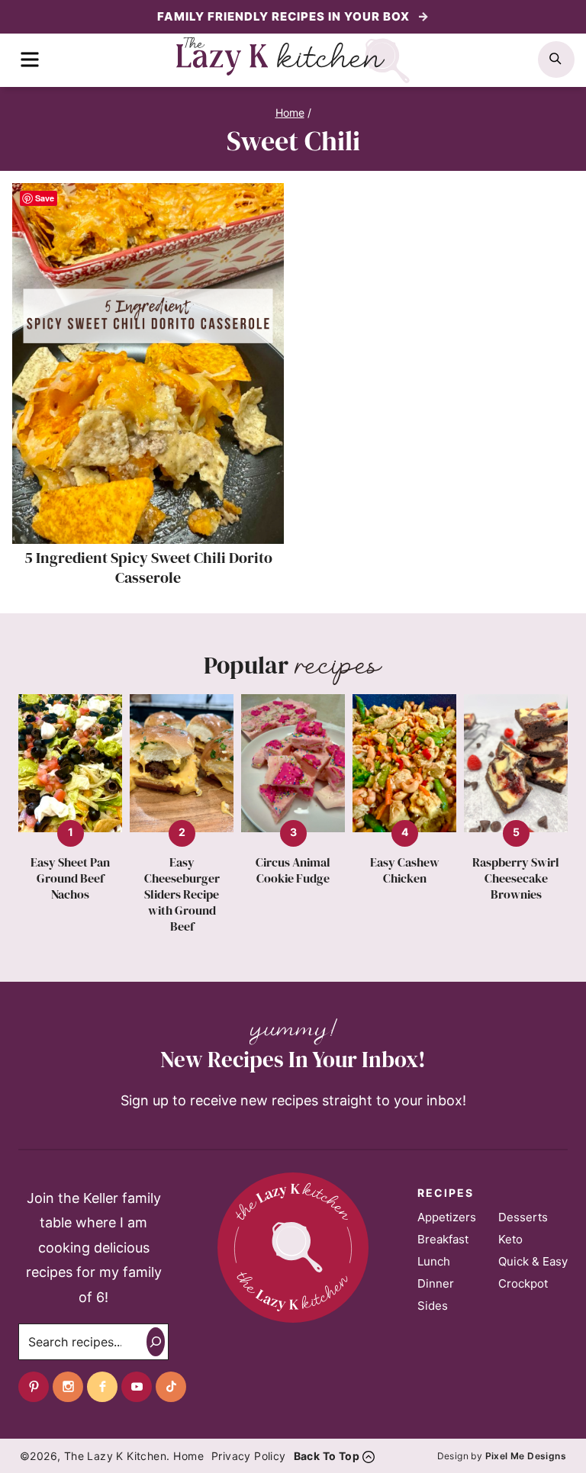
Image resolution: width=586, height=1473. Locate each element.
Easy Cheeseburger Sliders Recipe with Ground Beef (182, 894)
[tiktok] (171, 1387)
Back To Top (326, 1455)
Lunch (433, 1261)
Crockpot (523, 1283)
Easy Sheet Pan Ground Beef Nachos (70, 878)
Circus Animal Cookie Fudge (293, 870)
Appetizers (446, 1217)
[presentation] (148, 363)
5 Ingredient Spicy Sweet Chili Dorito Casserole (148, 567)
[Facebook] (102, 1387)
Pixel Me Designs (525, 1456)
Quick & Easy (533, 1261)
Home (188, 1455)
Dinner (435, 1283)
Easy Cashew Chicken (405, 870)
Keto (510, 1239)
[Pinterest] (33, 1387)
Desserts (523, 1217)
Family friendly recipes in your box (285, 16)
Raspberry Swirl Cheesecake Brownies (515, 878)
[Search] (155, 1341)
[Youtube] (136, 1387)
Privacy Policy (248, 1455)
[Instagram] (68, 1387)
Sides (432, 1305)
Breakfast (442, 1239)
